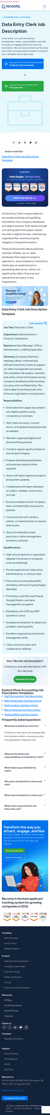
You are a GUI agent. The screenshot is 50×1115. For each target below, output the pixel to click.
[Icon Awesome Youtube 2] (21, 1027)
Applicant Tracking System (16, 961)
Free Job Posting (11, 971)
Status (8, 1108)
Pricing (7, 982)
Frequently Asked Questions (17, 987)
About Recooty (11, 938)
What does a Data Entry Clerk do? (21, 725)
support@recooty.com (12, 1090)
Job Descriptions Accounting (17, 17)
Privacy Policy (40, 1108)
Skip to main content (9, 1)
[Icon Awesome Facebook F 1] (4, 1027)
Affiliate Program (12, 948)
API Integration (11, 1059)
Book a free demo (14, 857)
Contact (9, 1111)
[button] (38, 323)
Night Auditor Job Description (21, 705)
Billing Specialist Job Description (23, 700)
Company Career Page (14, 966)
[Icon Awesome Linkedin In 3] (15, 1027)
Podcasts (8, 1016)
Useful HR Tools (11, 1010)
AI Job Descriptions (13, 1005)
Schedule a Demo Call (15, 1098)
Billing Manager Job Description (22, 709)
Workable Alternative (13, 1038)
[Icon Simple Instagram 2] (26, 1027)
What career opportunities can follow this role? (20, 807)
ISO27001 (9, 1069)
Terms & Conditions (23, 1108)
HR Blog (8, 1000)
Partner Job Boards (12, 977)
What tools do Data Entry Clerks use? (23, 795)
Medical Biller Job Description (21, 714)
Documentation (11, 1053)
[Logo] (9, 1027)
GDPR (7, 1064)
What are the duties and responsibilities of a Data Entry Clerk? (24, 755)
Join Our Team (10, 943)
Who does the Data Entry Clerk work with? (23, 783)
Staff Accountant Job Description (23, 696)
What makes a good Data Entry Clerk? (20, 769)
